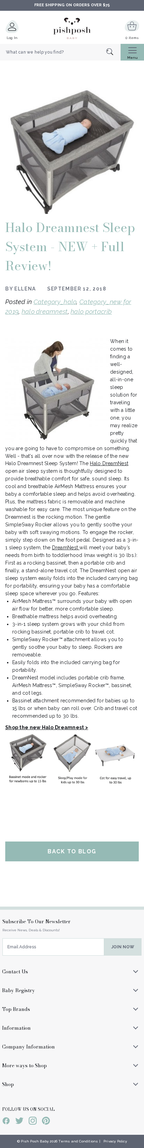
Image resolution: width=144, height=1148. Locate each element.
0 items (131, 38)
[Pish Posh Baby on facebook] (6, 1122)
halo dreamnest (45, 311)
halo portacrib (91, 311)
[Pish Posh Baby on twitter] (19, 1122)
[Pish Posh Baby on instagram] (33, 1122)
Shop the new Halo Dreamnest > (46, 727)
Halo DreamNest (109, 463)
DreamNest (66, 547)
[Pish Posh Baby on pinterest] (46, 1122)
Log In (12, 38)
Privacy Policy (115, 1141)
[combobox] (60, 52)
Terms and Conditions (78, 1141)
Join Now (122, 946)
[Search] (113, 52)
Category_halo (55, 301)
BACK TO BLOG (72, 851)
